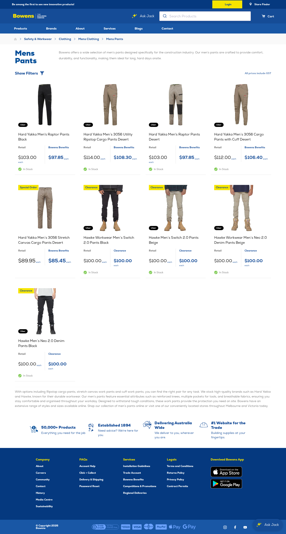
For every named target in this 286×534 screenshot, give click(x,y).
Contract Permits (177, 486)
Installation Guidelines (136, 466)
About (80, 28)
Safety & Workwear (38, 38)
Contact (167, 28)
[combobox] (205, 16)
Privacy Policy (175, 479)
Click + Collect (87, 473)
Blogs (139, 28)
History (40, 493)
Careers (41, 473)
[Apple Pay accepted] (174, 527)
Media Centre (44, 499)
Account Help (87, 466)
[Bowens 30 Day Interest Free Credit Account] (105, 527)
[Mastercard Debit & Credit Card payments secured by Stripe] (148, 527)
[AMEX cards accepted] (125, 527)
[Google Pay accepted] (189, 527)
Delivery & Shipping (91, 479)
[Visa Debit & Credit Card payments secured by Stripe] (137, 527)
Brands (51, 28)
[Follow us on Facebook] (235, 527)
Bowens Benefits (133, 479)
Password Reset (89, 486)
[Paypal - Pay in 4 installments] (161, 527)
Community (43, 479)
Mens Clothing (88, 38)
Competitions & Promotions (139, 486)
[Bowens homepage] (29, 16)
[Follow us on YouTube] (245, 527)
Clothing (65, 38)
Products (20, 28)
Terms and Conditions (180, 466)
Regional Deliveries (135, 493)
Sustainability (44, 506)
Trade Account (132, 473)
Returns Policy (175, 473)
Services (110, 28)
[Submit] (164, 16)
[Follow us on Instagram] (225, 527)
